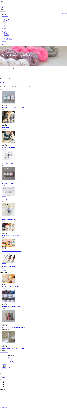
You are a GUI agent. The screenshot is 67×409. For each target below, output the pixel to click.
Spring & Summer (5, 16)
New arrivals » (4, 270)
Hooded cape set (5, 127)
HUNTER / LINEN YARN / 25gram (9, 266)
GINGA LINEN (6, 19)
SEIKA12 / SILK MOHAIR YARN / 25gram (11, 286)
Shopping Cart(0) (5, 6)
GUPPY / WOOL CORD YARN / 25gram (10, 235)
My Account (4, 7)
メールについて (10, 361)
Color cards (4, 31)
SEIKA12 (5, 32)
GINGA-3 (6, 18)
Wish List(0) (4, 5)
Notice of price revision (11, 362)
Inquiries (9, 366)
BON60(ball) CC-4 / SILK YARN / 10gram (11, 306)
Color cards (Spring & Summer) (8, 199)
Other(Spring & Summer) (8, 38)
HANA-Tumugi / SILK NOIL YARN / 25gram (11, 251)
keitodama (4, 28)
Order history (4, 377)
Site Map (9, 367)
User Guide (9, 359)
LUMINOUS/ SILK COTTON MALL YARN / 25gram (13, 107)
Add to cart (4, 103)
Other (5, 22)
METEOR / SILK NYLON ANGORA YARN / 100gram (13, 327)
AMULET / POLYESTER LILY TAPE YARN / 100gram (13, 348)
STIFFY (5, 21)
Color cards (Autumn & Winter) (8, 163)
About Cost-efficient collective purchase (14, 360)
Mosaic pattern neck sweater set (8, 147)
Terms (9, 357)
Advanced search (5, 371)
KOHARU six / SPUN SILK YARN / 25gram (11, 183)
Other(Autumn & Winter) (8, 39)
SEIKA (5, 24)
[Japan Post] (2, 82)
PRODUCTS (4, 44)
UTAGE (5, 25)
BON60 (5, 33)
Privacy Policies (10, 358)
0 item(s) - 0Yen (64, 13)
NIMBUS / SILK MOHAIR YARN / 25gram (11, 219)
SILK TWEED (6, 20)
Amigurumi (4, 41)
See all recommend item (4, 352)
